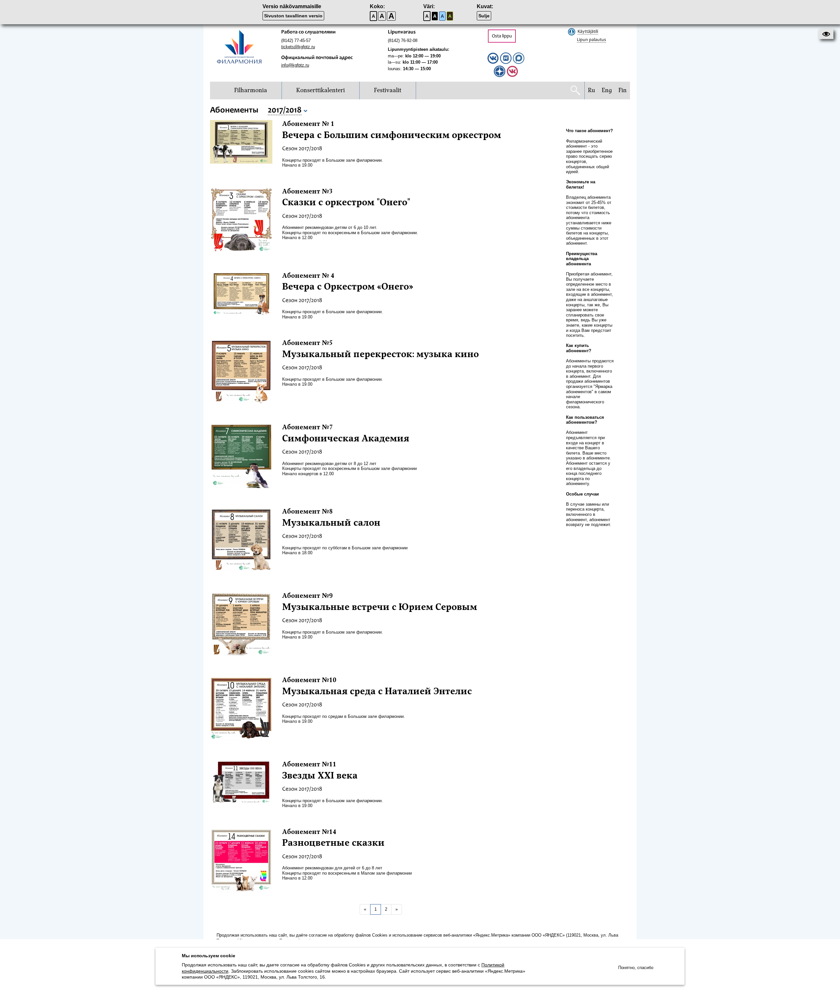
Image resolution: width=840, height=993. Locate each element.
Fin (623, 90)
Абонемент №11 (309, 764)
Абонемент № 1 (308, 124)
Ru (591, 90)
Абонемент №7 (307, 427)
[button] (826, 34)
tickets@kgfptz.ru (298, 46)
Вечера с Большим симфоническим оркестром (391, 135)
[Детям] (512, 75)
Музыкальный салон (331, 523)
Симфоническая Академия (345, 438)
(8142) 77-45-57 (296, 40)
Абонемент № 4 (308, 276)
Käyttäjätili (588, 32)
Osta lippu (502, 36)
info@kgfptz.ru (295, 65)
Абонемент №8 (307, 511)
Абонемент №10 (309, 680)
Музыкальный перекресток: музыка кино (380, 354)
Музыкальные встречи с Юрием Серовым (379, 607)
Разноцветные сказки (333, 843)
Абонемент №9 (307, 596)
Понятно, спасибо (635, 967)
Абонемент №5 (307, 343)
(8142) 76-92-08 (402, 40)
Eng (607, 90)
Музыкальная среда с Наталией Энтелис (377, 691)
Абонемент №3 (307, 191)
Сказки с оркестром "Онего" (346, 202)
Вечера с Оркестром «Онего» (347, 287)
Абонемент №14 (309, 832)
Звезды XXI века (320, 775)
